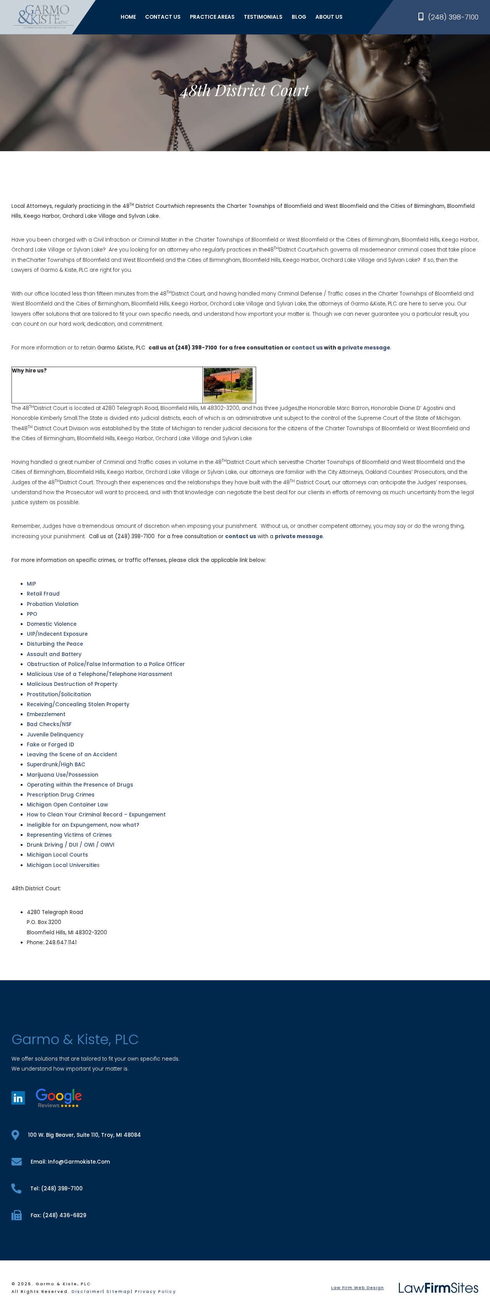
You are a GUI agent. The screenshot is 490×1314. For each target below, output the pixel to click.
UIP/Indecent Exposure (57, 634)
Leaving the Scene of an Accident (72, 754)
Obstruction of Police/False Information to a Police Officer (106, 664)
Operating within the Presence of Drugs (80, 784)
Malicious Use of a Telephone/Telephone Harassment (99, 674)
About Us (329, 17)
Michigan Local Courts (57, 855)
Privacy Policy (155, 1291)
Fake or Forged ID (50, 744)
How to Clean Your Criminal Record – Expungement (96, 814)
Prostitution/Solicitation (59, 694)
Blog (299, 17)
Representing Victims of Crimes (69, 835)
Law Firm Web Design (357, 1288)
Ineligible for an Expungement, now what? (83, 825)
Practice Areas (212, 17)
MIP (31, 584)
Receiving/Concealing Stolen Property (78, 704)
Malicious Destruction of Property (72, 684)
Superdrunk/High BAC (56, 764)
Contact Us (163, 17)
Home (128, 17)
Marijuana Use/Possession (62, 775)
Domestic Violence (52, 624)
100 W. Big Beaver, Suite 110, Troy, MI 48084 (84, 1135)
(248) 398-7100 (453, 17)
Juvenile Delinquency (55, 734)
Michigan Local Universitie (62, 865)
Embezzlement (46, 714)
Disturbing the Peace (55, 644)
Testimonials (263, 17)
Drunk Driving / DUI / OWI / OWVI (70, 845)
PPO (32, 614)
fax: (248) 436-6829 (58, 1215)
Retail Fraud (43, 593)
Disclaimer (87, 1291)
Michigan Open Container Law (67, 804)
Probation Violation (52, 604)
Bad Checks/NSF (49, 724)
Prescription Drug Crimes (61, 794)
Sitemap (118, 1291)
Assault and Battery (54, 654)
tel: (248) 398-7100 (56, 1188)
